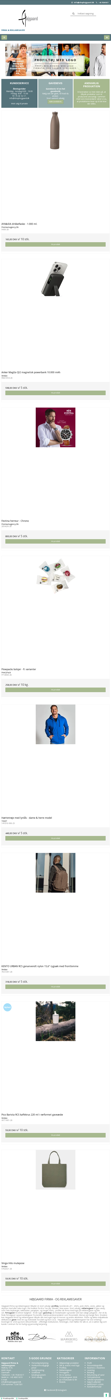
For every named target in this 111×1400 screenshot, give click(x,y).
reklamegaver (88, 1308)
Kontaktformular (94, 1386)
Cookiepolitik (23, 1398)
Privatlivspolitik (8, 1398)
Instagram (62, 1390)
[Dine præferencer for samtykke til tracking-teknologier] (106, 1395)
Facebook (50, 1390)
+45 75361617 (103, 3)
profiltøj (55, 1306)
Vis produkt (55, 244)
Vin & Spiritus (65, 1375)
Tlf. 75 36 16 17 (19, 96)
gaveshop (47, 1312)
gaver (14, 1319)
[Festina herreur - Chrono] (55, 462)
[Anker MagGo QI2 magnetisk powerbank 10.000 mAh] (55, 313)
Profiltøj (62, 1367)
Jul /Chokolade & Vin (68, 1379)
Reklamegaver (65, 1370)
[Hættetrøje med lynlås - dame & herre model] (55, 759)
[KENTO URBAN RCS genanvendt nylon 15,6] (55, 907)
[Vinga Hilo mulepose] (55, 1204)
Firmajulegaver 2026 (68, 1377)
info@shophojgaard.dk (84, 2)
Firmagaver (10, 1312)
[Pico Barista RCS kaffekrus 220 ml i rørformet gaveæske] (55, 1055)
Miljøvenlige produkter (69, 1363)
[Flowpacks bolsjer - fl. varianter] (55, 610)
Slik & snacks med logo (69, 1365)
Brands (62, 1382)
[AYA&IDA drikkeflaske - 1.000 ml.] (55, 165)
